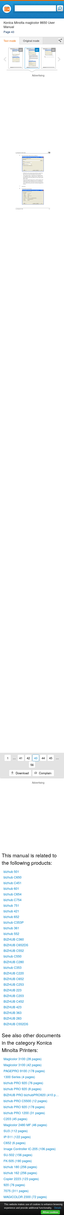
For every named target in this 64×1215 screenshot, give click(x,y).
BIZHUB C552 (14, 950)
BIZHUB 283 (13, 1018)
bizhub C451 (13, 882)
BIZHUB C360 (14, 939)
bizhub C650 (13, 877)
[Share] (60, 40)
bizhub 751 (11, 905)
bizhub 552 (11, 933)
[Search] (60, 8)
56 (32, 764)
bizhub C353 (13, 967)
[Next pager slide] (59, 59)
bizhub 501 (11, 871)
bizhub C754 (13, 899)
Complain (44, 773)
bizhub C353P (14, 922)
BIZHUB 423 (13, 1007)
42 (28, 758)
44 (43, 758)
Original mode (31, 41)
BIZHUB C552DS (16, 1024)
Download (22, 773)
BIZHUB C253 (14, 984)
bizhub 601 (11, 888)
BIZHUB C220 (14, 973)
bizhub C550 (13, 956)
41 (20, 758)
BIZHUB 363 (13, 1012)
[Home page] (7, 9)
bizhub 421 (11, 911)
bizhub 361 (11, 928)
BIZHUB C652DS (16, 945)
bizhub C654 (13, 894)
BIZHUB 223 (13, 990)
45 (50, 758)
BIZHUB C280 (14, 961)
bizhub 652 (11, 916)
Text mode (10, 41)
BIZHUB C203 (14, 995)
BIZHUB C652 (14, 978)
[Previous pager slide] (5, 59)
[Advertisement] (32, 105)
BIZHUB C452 (14, 1001)
